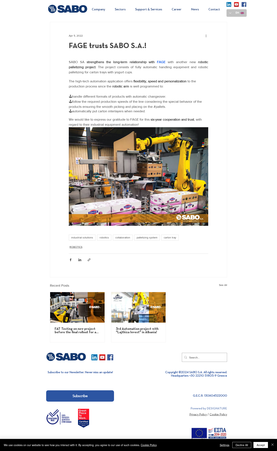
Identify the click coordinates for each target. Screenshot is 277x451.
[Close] (272, 445)
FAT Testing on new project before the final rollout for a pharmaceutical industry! (75, 330)
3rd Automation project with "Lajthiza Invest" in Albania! (137, 330)
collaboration (122, 237)
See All (223, 284)
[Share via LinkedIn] (80, 260)
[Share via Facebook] (70, 260)
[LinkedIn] (228, 4)
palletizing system (147, 237)
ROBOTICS (76, 246)
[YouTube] (236, 4)
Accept (261, 445)
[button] (100, 9)
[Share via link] (89, 260)
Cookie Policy (149, 445)
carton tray (170, 237)
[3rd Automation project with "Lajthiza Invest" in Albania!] (138, 307)
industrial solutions (82, 237)
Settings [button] (224, 445)
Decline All (242, 445)
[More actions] (206, 35)
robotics (104, 237)
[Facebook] (244, 4)
